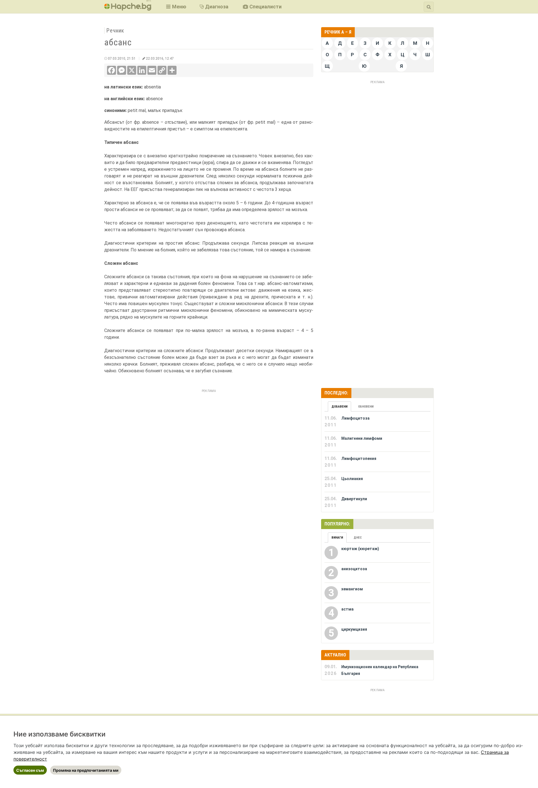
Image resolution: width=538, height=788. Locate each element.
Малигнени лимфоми (361, 438)
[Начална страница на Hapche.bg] (127, 9)
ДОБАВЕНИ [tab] (339, 406)
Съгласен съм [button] (30, 770)
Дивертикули (354, 499)
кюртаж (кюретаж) (360, 548)
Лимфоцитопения (358, 458)
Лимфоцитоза (355, 418)
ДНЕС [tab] (358, 537)
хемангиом (352, 589)
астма (347, 609)
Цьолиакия (352, 478)
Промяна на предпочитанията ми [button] (86, 770)
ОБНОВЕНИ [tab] (366, 406)
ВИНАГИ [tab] (337, 537)
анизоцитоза (354, 569)
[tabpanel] (377, 462)
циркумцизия (354, 629)
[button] (175, 7)
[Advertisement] (208, 433)
